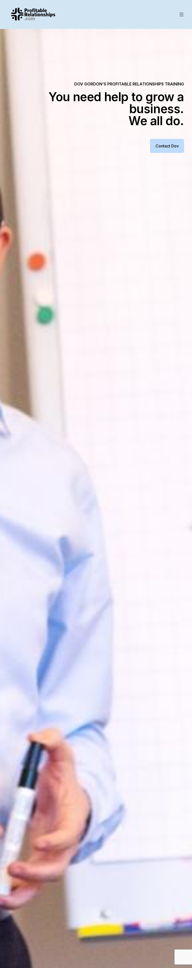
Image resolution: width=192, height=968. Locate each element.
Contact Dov (167, 145)
